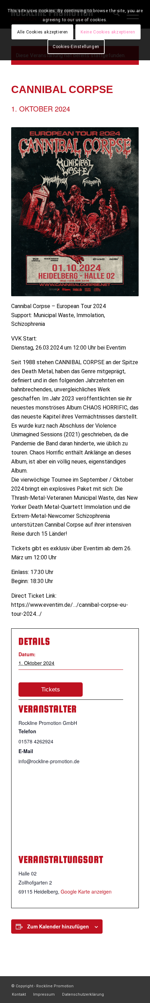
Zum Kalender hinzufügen (58, 926)
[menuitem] (18, 994)
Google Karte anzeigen (86, 891)
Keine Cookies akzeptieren (108, 32)
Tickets (50, 689)
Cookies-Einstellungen (76, 46)
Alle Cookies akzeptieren (42, 32)
